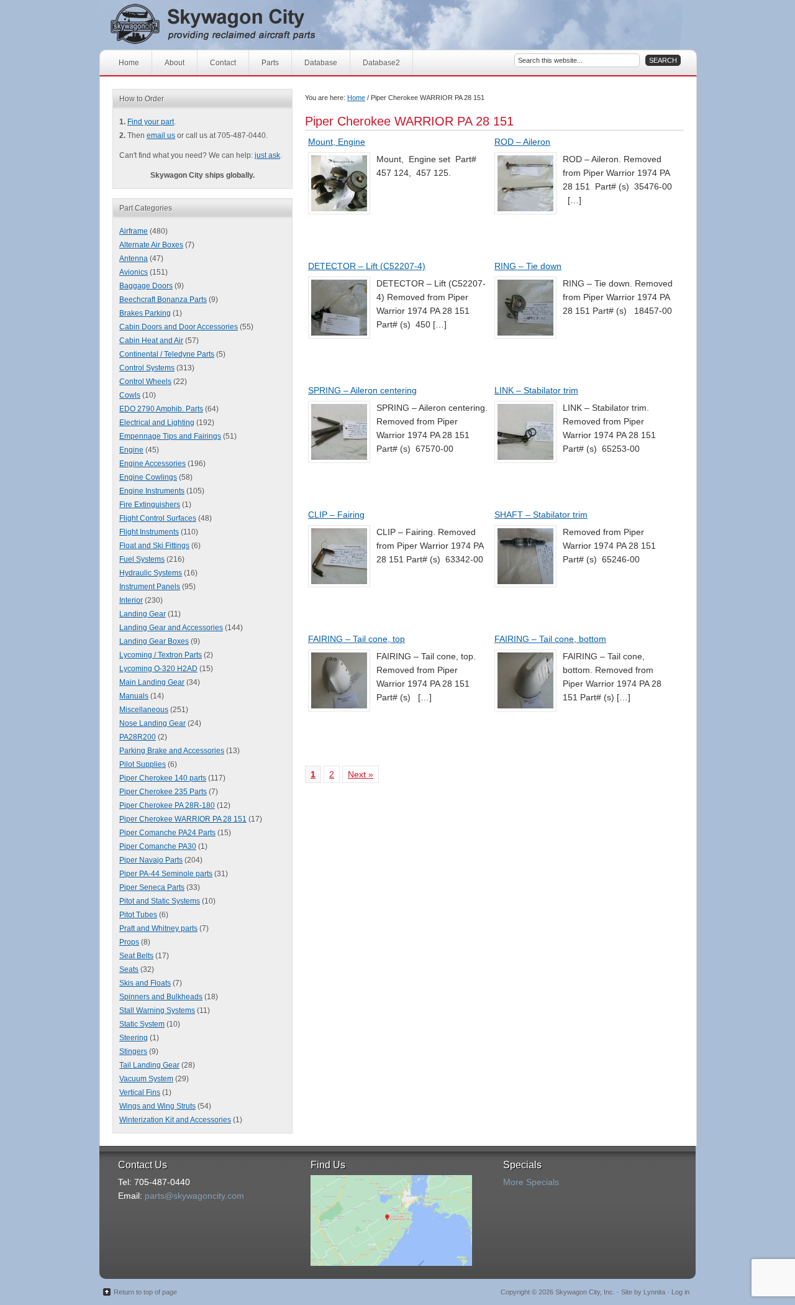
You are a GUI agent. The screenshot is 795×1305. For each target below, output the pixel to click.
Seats (129, 969)
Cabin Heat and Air (151, 340)
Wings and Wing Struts (157, 1106)
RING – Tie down (527, 266)
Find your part (150, 121)
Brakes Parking (145, 313)
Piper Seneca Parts (151, 887)
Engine (131, 450)
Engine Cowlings (148, 477)
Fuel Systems (142, 559)
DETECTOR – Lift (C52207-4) (366, 266)
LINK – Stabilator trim (536, 390)
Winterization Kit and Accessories (175, 1119)
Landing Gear (142, 614)
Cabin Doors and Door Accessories (178, 327)
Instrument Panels (149, 586)
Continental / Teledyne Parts (166, 354)
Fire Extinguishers (149, 504)
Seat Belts (136, 955)
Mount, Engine (336, 142)
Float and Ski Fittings (154, 545)
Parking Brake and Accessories (171, 750)
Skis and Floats (145, 983)
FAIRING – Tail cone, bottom (550, 639)
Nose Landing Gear (152, 723)
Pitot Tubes (138, 914)
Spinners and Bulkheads (160, 996)
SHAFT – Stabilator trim (541, 515)
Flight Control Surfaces (157, 518)
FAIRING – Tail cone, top (356, 639)
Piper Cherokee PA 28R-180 (167, 805)
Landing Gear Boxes (154, 641)
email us (161, 135)
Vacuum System (146, 1078)
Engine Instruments (151, 491)
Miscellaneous (143, 709)
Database (320, 62)
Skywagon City (234, 25)
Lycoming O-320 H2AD (158, 668)
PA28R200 (137, 737)
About (174, 62)
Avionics (133, 272)
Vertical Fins (139, 1092)
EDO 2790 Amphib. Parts (161, 409)
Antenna (133, 258)
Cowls (129, 395)
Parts (270, 62)
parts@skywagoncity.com (194, 1196)
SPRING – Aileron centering (362, 390)
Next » (360, 774)
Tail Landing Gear (149, 1065)
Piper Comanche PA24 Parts (167, 832)
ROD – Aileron (522, 142)
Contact (223, 62)
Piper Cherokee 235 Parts (163, 791)
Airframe (133, 231)
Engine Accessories (152, 463)
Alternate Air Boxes (151, 244)
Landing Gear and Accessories (171, 627)
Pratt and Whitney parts (158, 928)
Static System (142, 1024)
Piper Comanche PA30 (157, 846)
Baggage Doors (146, 286)
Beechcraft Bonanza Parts (163, 299)
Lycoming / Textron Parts (160, 655)
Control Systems (147, 368)
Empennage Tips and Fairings (170, 436)
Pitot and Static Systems (159, 901)
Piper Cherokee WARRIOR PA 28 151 (183, 819)
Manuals (133, 696)
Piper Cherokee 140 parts (162, 778)
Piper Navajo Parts (151, 860)
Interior (131, 600)
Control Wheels (145, 381)
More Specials (531, 1182)
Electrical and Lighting (156, 422)
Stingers (133, 1051)
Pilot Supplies (142, 764)
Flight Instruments (149, 532)
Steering (133, 1037)
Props (129, 942)
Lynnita (654, 1292)
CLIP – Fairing (336, 515)
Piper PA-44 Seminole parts (165, 873)
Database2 (381, 62)
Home (129, 62)
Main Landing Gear (151, 682)
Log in (680, 1292)
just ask (267, 155)
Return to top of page (145, 1292)
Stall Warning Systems (157, 1010)
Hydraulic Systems (150, 573)
